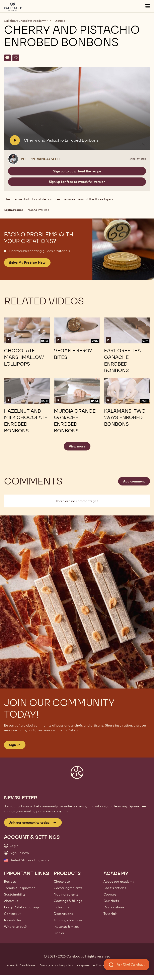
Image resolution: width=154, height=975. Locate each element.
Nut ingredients (66, 894)
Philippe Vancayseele (41, 159)
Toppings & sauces (68, 920)
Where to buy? (15, 926)
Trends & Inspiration (19, 888)
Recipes (10, 881)
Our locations (114, 907)
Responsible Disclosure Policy (99, 965)
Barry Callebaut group (21, 907)
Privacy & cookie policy (56, 965)
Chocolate (62, 881)
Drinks (59, 933)
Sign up (14, 745)
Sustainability (14, 894)
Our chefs (111, 901)
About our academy (118, 881)
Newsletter (12, 920)
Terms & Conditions (20, 965)
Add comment (134, 481)
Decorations (63, 914)
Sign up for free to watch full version (77, 182)
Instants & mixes (66, 926)
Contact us (12, 914)
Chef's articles (114, 888)
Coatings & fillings (68, 901)
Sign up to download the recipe (77, 171)
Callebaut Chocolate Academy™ (26, 21)
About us (11, 901)
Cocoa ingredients (68, 888)
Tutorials (59, 21)
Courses (109, 894)
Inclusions (61, 907)
